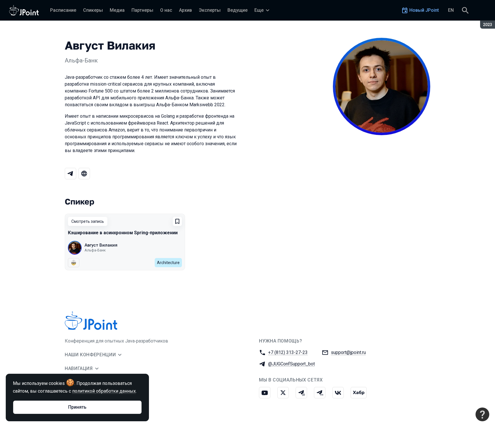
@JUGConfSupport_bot (291, 364)
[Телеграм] (70, 173)
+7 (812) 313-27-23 (288, 352)
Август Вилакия (101, 245)
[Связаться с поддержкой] (482, 414)
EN (451, 10)
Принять (77, 407)
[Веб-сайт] (84, 173)
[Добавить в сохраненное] (177, 221)
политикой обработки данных (104, 391)
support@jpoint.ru (348, 352)
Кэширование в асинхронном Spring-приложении (123, 232)
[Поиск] (465, 10)
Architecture (168, 262)
